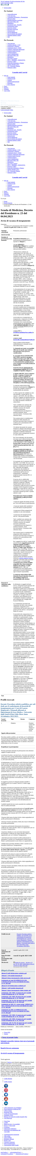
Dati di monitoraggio (9, 1143)
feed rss (10, 1062)
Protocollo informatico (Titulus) (15, 63)
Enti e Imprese (11, 84)
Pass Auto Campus (12, 58)
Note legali (12, 1125)
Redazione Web (8, 1112)
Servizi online (7, 7)
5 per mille (7, 1131)
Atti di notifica (8, 1137)
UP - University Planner (13, 66)
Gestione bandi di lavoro (13, 51)
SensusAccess (11, 31)
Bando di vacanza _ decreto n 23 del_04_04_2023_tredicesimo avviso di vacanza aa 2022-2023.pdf (23, 964)
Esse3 (5, 86)
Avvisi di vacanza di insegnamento (12, 1053)
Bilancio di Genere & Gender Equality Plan (15, 1116)
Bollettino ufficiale (9, 1139)
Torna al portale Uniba (10, 1037)
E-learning (7, 1127)
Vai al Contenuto (5, 1)
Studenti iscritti (11, 78)
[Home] (14, 105)
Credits (6, 1122)
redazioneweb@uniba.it (22, 1154)
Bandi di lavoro (8, 203)
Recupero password (12, 29)
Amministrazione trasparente (11, 1134)
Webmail (6, 89)
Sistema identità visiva (13, 64)
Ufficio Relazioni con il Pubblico (12, 1107)
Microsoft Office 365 (13, 21)
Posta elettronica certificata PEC (12, 1109)
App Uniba (7, 90)
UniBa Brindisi (8, 1078)
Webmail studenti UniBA (14, 35)
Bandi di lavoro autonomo (10, 1048)
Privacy (6, 1125)
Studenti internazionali (13, 81)
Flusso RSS (7, 1032)
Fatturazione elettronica (10, 1128)
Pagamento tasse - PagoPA (14, 25)
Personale (9, 83)
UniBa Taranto (8, 1081)
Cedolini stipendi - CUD (13, 45)
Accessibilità (16, 1124)
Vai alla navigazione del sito (17, 1)
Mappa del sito (8, 1124)
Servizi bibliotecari (12, 32)
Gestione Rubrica (12, 52)
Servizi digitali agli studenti (14, 34)
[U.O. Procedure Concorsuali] (12, 99)
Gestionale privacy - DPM (14, 48)
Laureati (9, 80)
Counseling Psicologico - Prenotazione (17, 17)
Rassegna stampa (11, 28)
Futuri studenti (11, 77)
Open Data (7, 1121)
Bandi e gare (7, 1140)
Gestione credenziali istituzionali (15, 49)
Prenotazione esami (12, 26)
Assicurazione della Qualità (11, 1145)
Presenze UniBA (11, 61)
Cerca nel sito (4, 106)
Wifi (8, 37)
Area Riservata (8, 1118)
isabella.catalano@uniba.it (26, 558)
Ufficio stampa (8, 1110)
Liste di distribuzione (12, 54)
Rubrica (6, 87)
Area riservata (11, 43)
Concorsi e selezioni (9, 1142)
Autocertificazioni (12, 14)
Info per (6, 75)
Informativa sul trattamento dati (12, 1130)
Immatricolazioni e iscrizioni (14, 20)
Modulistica (10, 23)
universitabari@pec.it (15, 1152)
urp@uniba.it (4, 1152)
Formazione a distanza (13, 46)
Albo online (7, 1136)
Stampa (6, 1034)
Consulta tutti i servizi (19, 72)
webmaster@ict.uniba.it (7, 1154)
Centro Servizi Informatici (11, 1113)
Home (5, 201)
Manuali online (11, 18)
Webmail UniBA (11, 67)
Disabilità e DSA (8, 1115)
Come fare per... (11, 15)
